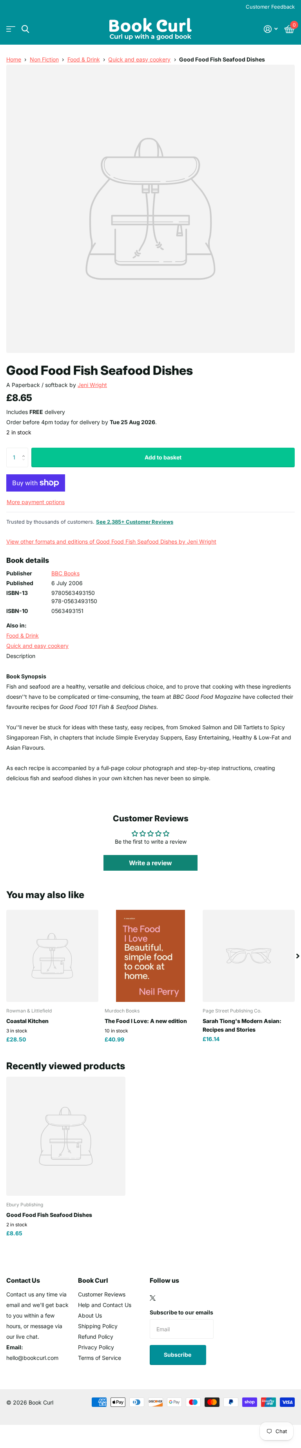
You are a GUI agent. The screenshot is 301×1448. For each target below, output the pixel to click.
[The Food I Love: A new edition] (151, 956)
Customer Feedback (270, 7)
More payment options (36, 502)
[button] (25, 450)
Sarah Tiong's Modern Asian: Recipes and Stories (242, 1025)
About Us (90, 1315)
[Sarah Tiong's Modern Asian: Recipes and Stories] (249, 956)
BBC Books (65, 573)
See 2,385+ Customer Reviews (134, 522)
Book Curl (93, 1280)
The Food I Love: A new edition (146, 1021)
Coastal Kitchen (27, 1021)
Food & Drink (83, 59)
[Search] (25, 29)
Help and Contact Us (104, 1305)
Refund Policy (95, 1336)
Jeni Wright (92, 384)
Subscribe (178, 1354)
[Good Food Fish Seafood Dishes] (65, 1136)
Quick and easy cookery (139, 59)
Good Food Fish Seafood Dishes (49, 1214)
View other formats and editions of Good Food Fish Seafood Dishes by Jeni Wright (111, 541)
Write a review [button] (150, 863)
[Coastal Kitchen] (52, 956)
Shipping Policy (98, 1326)
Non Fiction (44, 59)
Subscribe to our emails (181, 1312)
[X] (153, 1298)
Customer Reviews (101, 1294)
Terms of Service (99, 1357)
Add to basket (163, 457)
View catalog (10, 29)
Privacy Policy (96, 1347)
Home (13, 59)
